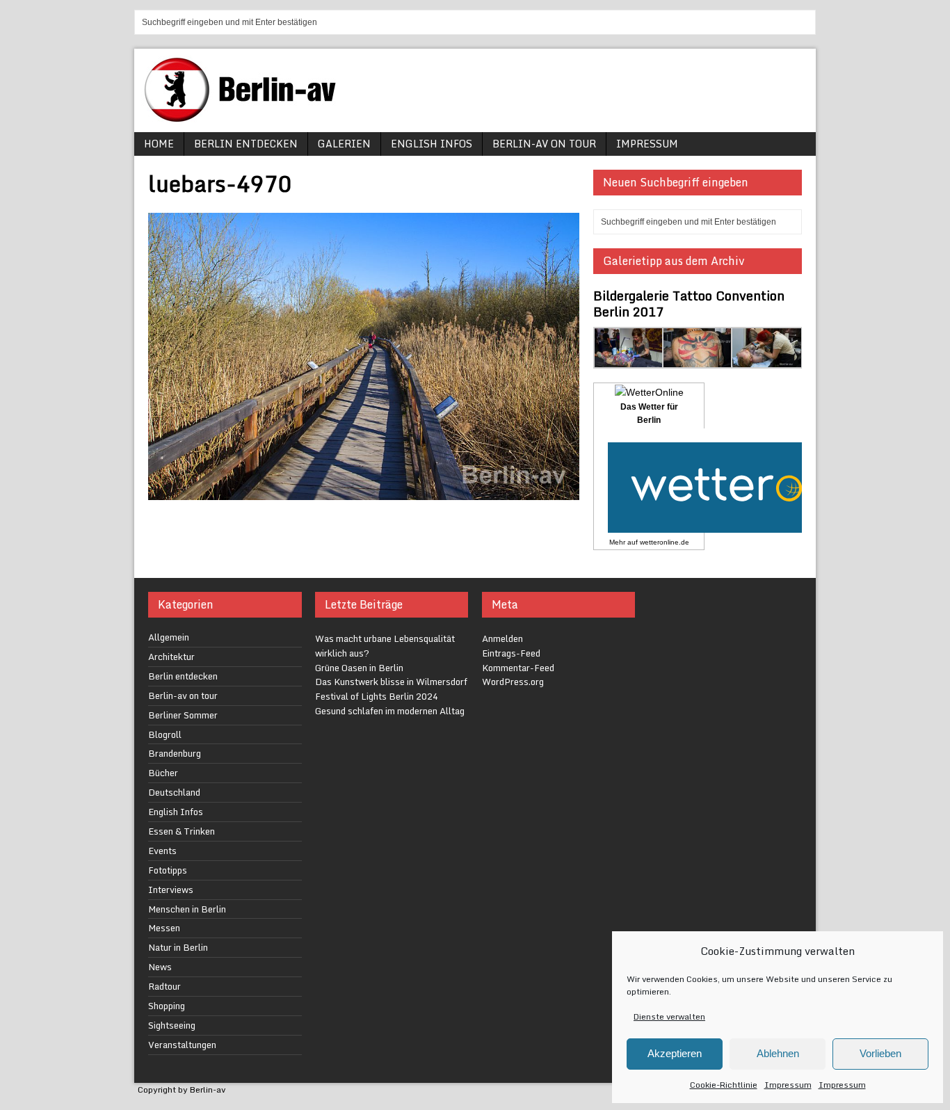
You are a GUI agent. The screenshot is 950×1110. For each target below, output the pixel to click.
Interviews (170, 889)
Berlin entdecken (246, 144)
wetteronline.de (664, 542)
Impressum (788, 1084)
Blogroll (165, 734)
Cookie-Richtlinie (723, 1084)
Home (159, 144)
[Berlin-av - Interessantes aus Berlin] (245, 117)
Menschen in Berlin (187, 909)
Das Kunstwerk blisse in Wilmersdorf (391, 681)
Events (162, 850)
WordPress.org (513, 681)
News (160, 966)
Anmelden (502, 638)
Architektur (171, 656)
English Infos (431, 144)
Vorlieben (880, 1053)
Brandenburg (174, 753)
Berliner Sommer (183, 715)
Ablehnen (778, 1053)
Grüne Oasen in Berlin (359, 667)
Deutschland (174, 792)
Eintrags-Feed (511, 653)
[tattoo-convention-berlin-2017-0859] (767, 361)
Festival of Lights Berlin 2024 (376, 696)
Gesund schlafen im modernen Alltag (390, 710)
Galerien (344, 144)
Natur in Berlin (178, 947)
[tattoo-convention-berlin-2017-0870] (629, 361)
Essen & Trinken (181, 831)
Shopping (166, 1005)
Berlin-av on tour (544, 144)
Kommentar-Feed (518, 667)
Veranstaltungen (182, 1044)
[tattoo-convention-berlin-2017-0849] (698, 361)
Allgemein (168, 637)
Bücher (163, 772)
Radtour (164, 986)
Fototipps (167, 870)
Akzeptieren (674, 1053)
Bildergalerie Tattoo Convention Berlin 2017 (688, 303)
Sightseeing (171, 1025)
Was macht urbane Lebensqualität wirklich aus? (385, 646)
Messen (164, 927)
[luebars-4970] (363, 491)
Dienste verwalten (669, 1016)
